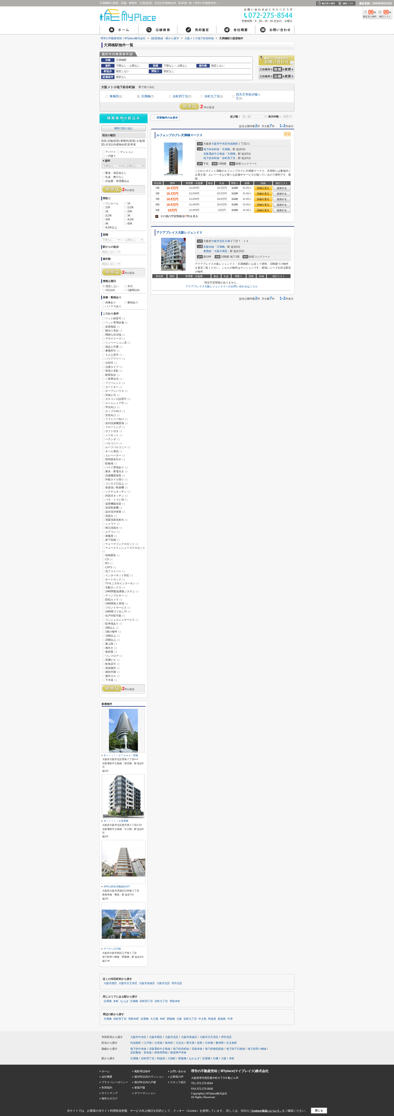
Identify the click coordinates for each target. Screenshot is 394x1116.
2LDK (108, 215)
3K (129, 215)
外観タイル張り (116, 479)
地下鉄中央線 (138, 1048)
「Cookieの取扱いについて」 (265, 1110)
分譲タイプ (113, 366)
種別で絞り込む (123, 128)
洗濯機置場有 (115, 475)
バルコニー (113, 443)
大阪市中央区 (219, 143)
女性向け (112, 415)
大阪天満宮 (220, 251)
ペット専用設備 (116, 322)
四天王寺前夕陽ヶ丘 (248, 96)
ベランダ (112, 439)
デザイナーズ (115, 338)
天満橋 (147, 96)
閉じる (319, 1110)
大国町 (172, 1058)
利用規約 (107, 1087)
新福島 (222, 1018)
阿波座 (212, 1018)
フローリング (115, 427)
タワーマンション (145, 1093)
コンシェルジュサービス (121, 619)
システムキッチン (117, 491)
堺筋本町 (175, 1001)
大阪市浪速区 (147, 983)
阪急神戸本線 (178, 1052)
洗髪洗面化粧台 (116, 519)
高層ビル (112, 659)
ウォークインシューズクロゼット (123, 549)
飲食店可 (112, 663)
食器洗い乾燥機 (116, 487)
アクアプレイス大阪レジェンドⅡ (179, 232)
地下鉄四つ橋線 (257, 1048)
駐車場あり (113, 623)
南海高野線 (161, 1052)
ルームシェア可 (116, 403)
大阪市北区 (218, 241)
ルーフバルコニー (117, 447)
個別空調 (112, 671)
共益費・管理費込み (117, 181)
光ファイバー (115, 571)
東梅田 (116, 96)
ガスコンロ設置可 (117, 398)
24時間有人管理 (116, 603)
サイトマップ (110, 1093)
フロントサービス (117, 607)
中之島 (202, 1018)
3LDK (130, 219)
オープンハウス (116, 390)
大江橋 (154, 1018)
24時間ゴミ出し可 (117, 611)
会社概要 (107, 1076)
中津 (230, 1018)
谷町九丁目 (213, 96)
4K (107, 223)
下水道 (111, 679)
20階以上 (112, 639)
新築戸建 (139, 1087)
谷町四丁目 (182, 96)
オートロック (115, 579)
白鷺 (215, 1058)
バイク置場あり (116, 467)
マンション (126, 151)
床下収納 (112, 539)
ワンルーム (112, 203)
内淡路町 (232, 143)
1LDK (130, 207)
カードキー (113, 387)
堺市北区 (177, 983)
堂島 (199, 1042)
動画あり (133, 302)
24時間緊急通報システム (121, 591)
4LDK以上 (111, 227)
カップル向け (115, 411)
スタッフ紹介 (178, 1082)
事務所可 (112, 350)
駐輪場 (111, 463)
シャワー (112, 523)
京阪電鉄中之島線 (214, 153)
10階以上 (112, 635)
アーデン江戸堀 (112, 948)
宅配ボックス (115, 587)
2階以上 (111, 627)
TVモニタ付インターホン (122, 583)
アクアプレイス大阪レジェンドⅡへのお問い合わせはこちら (222, 286)
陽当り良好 (113, 330)
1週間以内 (133, 290)
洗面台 (111, 515)
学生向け (112, 407)
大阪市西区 (110, 983)
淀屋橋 (108, 1001)
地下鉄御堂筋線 (214, 1048)
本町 (116, 1001)
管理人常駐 (113, 370)
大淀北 (180, 1042)
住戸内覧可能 (115, 615)
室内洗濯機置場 (116, 423)
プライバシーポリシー (115, 1082)
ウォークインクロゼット (121, 543)
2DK (129, 211)
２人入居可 (113, 354)
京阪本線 (208, 246)
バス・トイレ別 (116, 499)
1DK (107, 207)
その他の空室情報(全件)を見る (177, 216)
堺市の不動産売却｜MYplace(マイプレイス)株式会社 (230, 1071)
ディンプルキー (116, 595)
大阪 (179, 1018)
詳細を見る (263, 188)
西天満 (190, 1042)
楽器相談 (112, 326)
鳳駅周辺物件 (142, 1071)
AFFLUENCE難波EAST (117, 886)
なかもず (194, 1058)
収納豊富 (112, 555)
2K (107, 211)
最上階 (111, 643)
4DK (129, 223)
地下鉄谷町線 (211, 149)
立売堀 (158, 1042)
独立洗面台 (113, 527)
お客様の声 (176, 1076)
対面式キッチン (116, 495)
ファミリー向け (116, 419)
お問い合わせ (178, 1071)
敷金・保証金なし (116, 172)
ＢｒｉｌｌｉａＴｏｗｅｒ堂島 (121, 755)
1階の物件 (113, 631)
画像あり (110, 302)
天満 (227, 241)
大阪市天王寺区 (128, 983)
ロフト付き (113, 431)
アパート (110, 151)
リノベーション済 (117, 342)
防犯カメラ (113, 599)
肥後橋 (171, 1018)
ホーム (106, 1071)
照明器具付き (115, 459)
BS (108, 563)
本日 (130, 286)
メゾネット (113, 435)
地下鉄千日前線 (235, 1048)
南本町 (169, 1042)
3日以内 (110, 290)
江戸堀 (148, 1042)
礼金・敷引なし (114, 176)
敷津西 (220, 1042)
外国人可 (112, 395)
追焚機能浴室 (115, 503)
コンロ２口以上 (116, 483)
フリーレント (115, 382)
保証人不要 (113, 346)
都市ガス (112, 676)
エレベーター (115, 455)
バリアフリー (115, 358)
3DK (107, 219)
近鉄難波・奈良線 (141, 1052)
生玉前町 (231, 1042)
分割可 (111, 362)
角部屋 (111, 651)
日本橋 (209, 1042)
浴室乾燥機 (113, 507)
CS (108, 559)
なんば (124, 1001)
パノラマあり (113, 306)
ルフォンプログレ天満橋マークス (179, 135)
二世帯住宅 (113, 378)
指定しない (112, 286)
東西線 (207, 251)
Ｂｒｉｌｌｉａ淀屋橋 (116, 820)
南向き (111, 647)
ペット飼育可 (115, 318)
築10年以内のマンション (149, 1076)
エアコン (112, 531)
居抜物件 (112, 668)
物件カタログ (110, 1098)
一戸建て (110, 156)
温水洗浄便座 (115, 511)
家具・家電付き (116, 471)
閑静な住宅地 (115, 334)
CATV (110, 567)
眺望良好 (112, 374)
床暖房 (111, 535)
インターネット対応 (119, 575)
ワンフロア (113, 655)
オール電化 (113, 451)
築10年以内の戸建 (145, 1082)
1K (129, 203)
